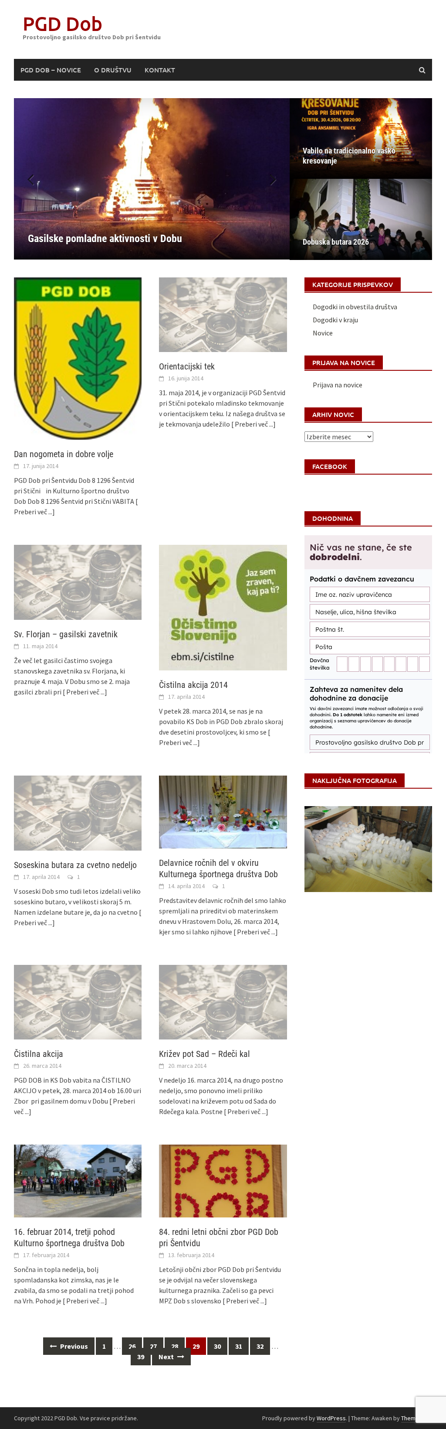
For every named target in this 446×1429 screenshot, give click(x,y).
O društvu (113, 69)
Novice (323, 332)
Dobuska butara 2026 (336, 241)
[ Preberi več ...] (253, 424)
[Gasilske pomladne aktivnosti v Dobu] (152, 179)
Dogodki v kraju (335, 319)
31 (238, 1346)
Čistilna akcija (38, 1054)
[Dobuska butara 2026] (361, 219)
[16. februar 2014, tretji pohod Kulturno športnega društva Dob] (78, 1180)
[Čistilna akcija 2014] (223, 606)
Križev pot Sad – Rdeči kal (204, 1054)
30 (217, 1346)
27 (153, 1346)
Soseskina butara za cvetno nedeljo (75, 865)
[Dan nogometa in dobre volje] (78, 357)
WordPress (331, 1418)
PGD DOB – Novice (50, 69)
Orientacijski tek (187, 366)
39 (140, 1356)
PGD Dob (62, 23)
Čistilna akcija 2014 (193, 685)
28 (174, 1346)
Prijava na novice (337, 384)
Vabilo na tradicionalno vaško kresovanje (349, 155)
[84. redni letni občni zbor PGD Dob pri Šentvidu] (223, 1180)
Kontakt (160, 69)
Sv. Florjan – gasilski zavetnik (66, 634)
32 (260, 1346)
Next (167, 1356)
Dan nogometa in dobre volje (63, 454)
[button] (268, 179)
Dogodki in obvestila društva (355, 306)
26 (131, 1346)
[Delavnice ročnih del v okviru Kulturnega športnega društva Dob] (223, 811)
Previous (73, 1346)
